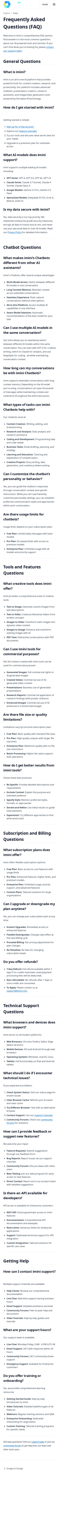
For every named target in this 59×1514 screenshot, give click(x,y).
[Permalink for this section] (43, 61)
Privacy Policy (15, 232)
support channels (43, 1115)
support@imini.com (17, 990)
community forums (12, 1445)
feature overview (28, 131)
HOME (45, 4)
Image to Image (15, 1468)
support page (37, 1441)
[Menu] (54, 4)
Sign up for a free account (20, 126)
